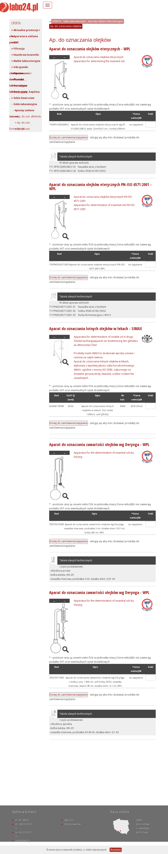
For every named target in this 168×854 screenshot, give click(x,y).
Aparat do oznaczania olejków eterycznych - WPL (89, 49)
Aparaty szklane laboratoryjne (105, 21)
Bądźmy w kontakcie (24, 812)
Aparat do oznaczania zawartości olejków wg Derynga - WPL (99, 444)
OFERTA (56, 21)
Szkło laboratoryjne (74, 21)
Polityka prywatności (73, 824)
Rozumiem (115, 849)
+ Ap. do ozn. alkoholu (26, 116)
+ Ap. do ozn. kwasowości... (19, 129)
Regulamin (69, 820)
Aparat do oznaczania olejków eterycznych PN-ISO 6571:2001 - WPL (100, 186)
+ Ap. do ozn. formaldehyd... (19, 123)
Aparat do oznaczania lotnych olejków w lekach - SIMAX (95, 328)
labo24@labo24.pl (22, 840)
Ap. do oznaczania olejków (65, 26)
